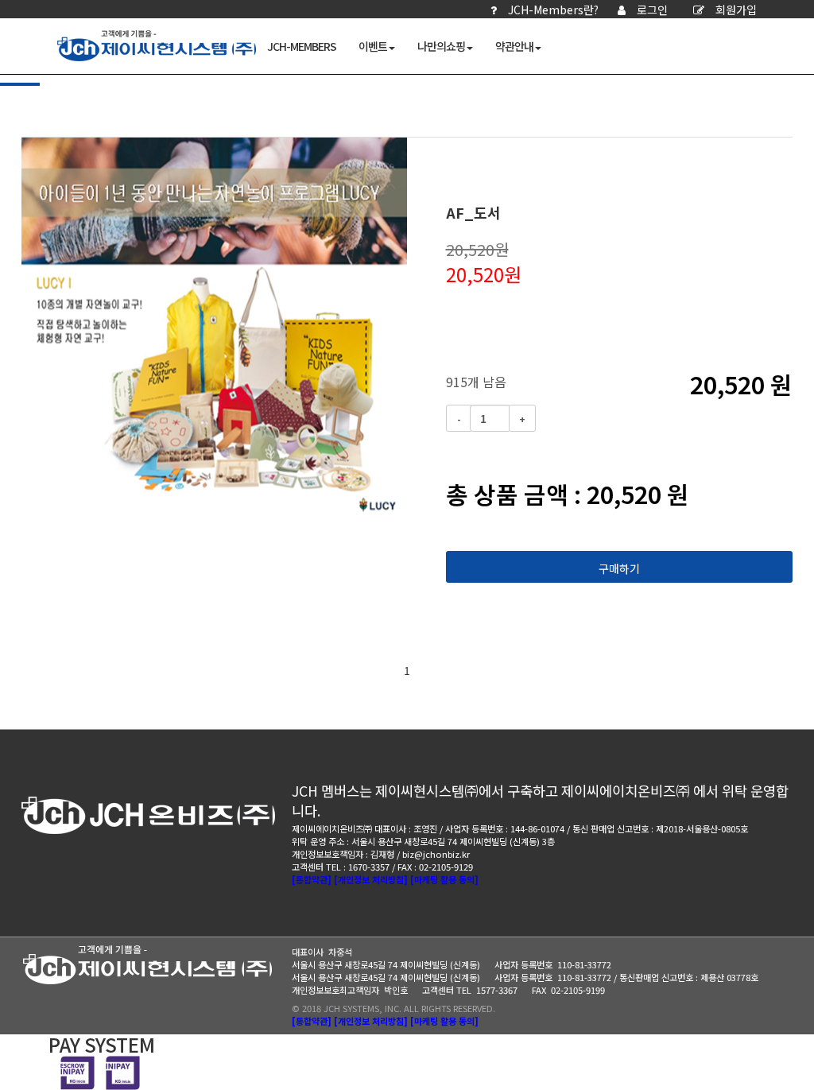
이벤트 (373, 46)
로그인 (652, 9)
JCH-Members (301, 46)
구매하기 (619, 568)
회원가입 (736, 9)
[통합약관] (311, 879)
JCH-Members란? (553, 9)
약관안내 (514, 46)
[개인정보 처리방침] (371, 879)
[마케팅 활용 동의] (444, 879)
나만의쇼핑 (441, 46)
